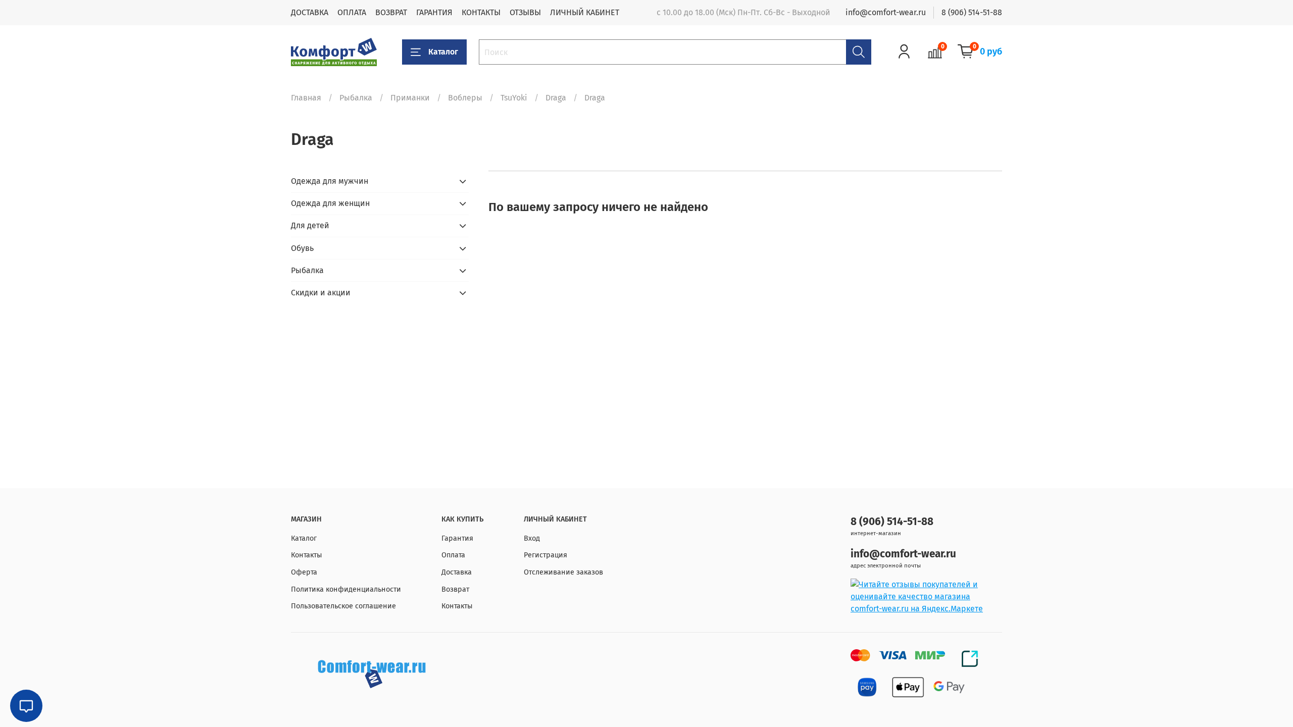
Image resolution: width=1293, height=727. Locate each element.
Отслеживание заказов (563, 572)
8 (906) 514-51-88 (971, 12)
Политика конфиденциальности (346, 589)
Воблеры (465, 97)
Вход (532, 538)
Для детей (310, 225)
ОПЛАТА (351, 12)
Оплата (453, 555)
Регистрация (545, 555)
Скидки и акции (321, 292)
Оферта (304, 572)
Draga (555, 97)
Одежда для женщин (330, 203)
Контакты (306, 555)
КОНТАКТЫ (481, 12)
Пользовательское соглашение (343, 606)
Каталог (443, 52)
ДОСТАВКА (309, 12)
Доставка (456, 572)
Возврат (455, 589)
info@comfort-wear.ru (886, 12)
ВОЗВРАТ (391, 12)
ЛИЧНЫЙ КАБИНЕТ (584, 12)
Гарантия (457, 538)
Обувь (302, 248)
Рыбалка (355, 97)
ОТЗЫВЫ (525, 12)
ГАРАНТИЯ (434, 12)
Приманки (410, 97)
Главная (306, 97)
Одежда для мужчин (329, 181)
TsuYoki (514, 97)
